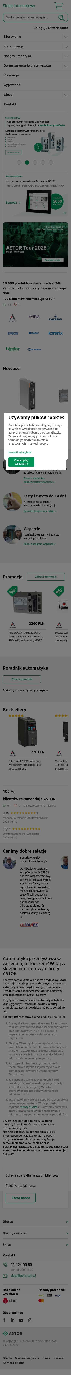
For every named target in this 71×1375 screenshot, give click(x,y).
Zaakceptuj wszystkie (21, 462)
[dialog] (36, 436)
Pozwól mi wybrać (19, 452)
